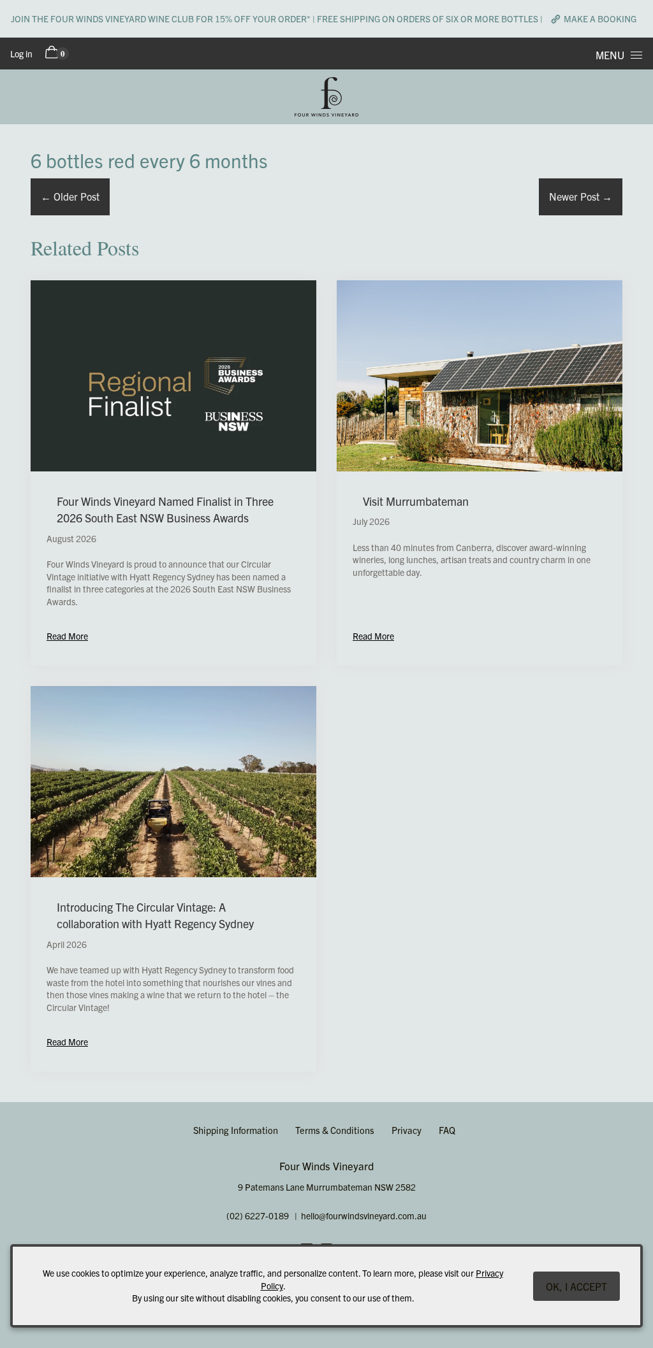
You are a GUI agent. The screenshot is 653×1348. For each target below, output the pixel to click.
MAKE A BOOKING (600, 18)
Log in (21, 53)
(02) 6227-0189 (257, 1215)
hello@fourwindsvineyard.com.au (364, 1215)
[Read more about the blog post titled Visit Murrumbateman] (479, 473)
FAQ (447, 1130)
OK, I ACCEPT (576, 1286)
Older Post (70, 196)
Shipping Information (235, 1130)
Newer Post (580, 196)
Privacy (407, 1130)
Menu (610, 54)
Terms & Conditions (334, 1130)
